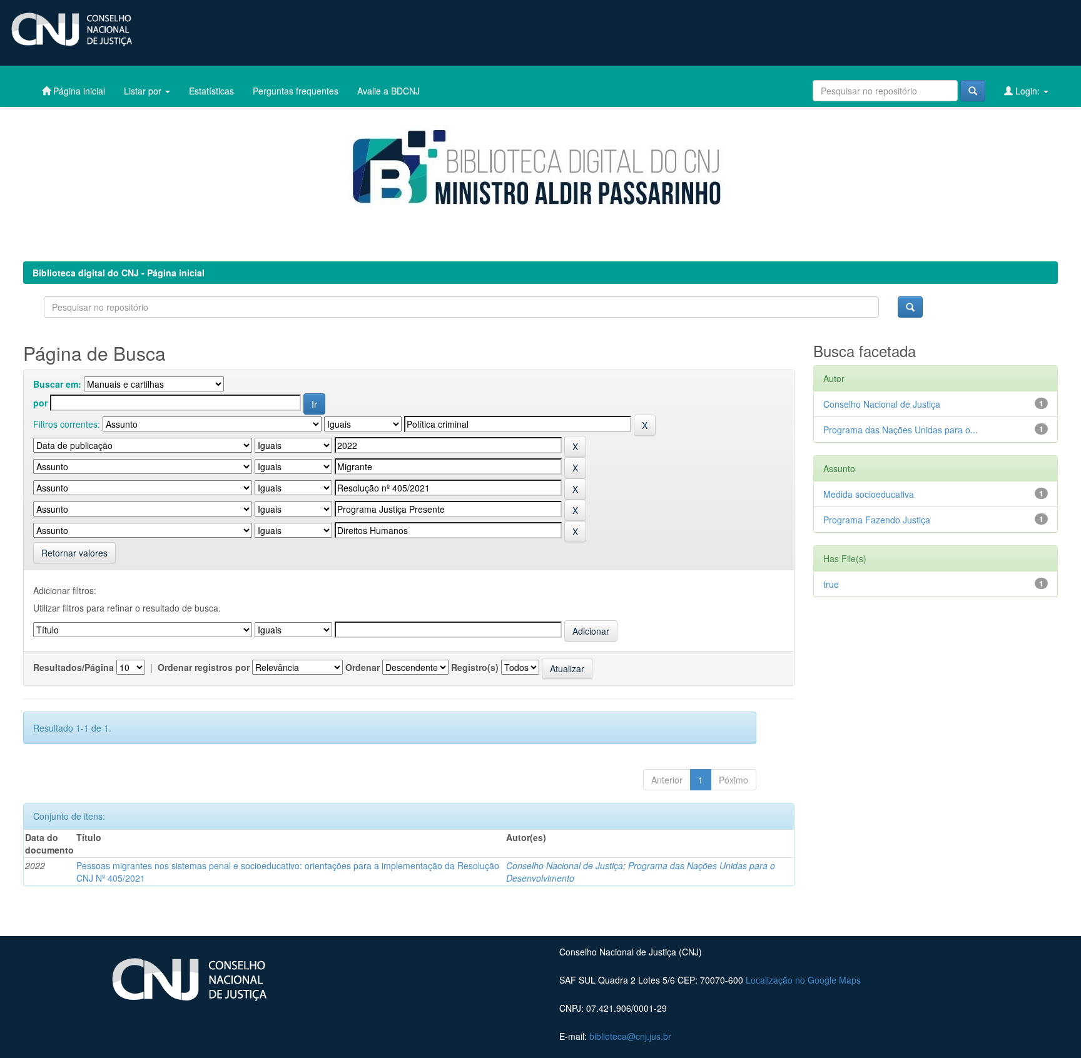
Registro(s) (475, 667)
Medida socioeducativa (868, 494)
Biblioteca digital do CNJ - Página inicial (119, 272)
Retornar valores (74, 553)
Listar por (144, 90)
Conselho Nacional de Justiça (564, 865)
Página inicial (78, 90)
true (831, 584)
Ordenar (362, 667)
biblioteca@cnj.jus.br (630, 1036)
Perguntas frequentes (295, 90)
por (40, 402)
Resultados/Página (73, 667)
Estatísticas (211, 90)
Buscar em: (57, 384)
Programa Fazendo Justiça (876, 519)
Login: (1027, 90)
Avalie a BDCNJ (388, 90)
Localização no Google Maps (803, 980)
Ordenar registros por (204, 667)
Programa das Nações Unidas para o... (900, 429)
